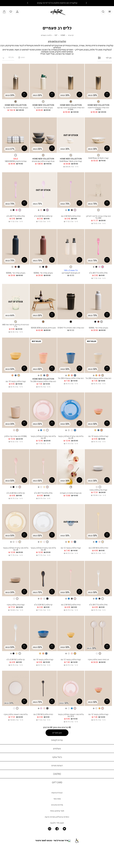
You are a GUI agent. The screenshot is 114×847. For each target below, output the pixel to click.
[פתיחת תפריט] (109, 11)
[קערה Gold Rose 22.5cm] (98, 135)
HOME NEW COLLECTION (98, 105)
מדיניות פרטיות (57, 805)
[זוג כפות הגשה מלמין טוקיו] (98, 633)
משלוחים (57, 748)
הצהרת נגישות (57, 792)
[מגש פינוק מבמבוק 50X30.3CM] (43, 302)
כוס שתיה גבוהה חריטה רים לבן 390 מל (98, 217)
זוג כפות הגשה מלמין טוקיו (98, 659)
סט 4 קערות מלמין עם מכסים (43, 161)
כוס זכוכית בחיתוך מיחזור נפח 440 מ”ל (15, 325)
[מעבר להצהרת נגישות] (77, 840)
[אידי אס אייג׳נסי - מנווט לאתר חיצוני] (53, 840)
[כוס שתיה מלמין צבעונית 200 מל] (98, 355)
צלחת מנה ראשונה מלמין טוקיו (16, 714)
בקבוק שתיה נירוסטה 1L (43, 107)
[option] (98, 101)
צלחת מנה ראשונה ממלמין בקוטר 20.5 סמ (71, 715)
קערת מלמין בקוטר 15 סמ (16, 381)
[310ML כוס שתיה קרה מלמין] (15, 410)
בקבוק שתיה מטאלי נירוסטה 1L (15, 107)
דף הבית (70, 35)
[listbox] (98, 101)
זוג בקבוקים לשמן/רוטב (71, 273)
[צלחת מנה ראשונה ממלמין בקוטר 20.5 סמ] (70, 688)
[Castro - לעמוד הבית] (57, 11)
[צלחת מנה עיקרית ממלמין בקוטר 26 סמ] (70, 410)
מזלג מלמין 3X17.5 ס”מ (16, 216)
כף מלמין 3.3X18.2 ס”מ (43, 216)
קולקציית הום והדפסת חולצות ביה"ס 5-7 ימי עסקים (57, 3)
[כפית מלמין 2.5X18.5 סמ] (70, 190)
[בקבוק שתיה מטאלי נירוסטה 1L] (15, 81)
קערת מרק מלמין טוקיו (98, 490)
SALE (15, 158)
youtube (64, 828)
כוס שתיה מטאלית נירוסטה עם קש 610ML (70, 108)
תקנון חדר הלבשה (57, 823)
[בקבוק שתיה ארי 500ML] (43, 247)
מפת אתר (57, 799)
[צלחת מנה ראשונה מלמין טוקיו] (15, 688)
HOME (63, 35)
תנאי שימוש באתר (57, 811)
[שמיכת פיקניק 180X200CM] (15, 135)
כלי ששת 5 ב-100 (71, 270)
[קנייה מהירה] (107, 94)
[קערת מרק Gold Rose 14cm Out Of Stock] (70, 135)
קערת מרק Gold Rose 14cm (71, 161)
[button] (17, 11)
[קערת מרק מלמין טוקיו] (98, 467)
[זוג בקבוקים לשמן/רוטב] (70, 247)
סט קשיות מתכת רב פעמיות (70, 493)
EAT (56, 35)
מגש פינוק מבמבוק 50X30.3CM (43, 327)
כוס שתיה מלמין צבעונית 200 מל (98, 378)
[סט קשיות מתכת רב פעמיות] (70, 467)
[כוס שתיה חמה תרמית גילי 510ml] (70, 302)
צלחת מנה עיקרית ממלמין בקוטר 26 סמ (70, 437)
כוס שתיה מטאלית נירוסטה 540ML (98, 108)
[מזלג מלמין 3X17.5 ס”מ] (15, 190)
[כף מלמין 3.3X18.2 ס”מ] (43, 190)
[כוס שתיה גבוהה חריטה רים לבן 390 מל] (98, 190)
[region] (21, 57)
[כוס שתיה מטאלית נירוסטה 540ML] (98, 81)
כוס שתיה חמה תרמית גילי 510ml (71, 327)
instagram (49, 828)
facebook (57, 828)
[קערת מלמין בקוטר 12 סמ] (70, 522)
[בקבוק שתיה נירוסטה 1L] (43, 81)
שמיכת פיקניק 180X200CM (16, 161)
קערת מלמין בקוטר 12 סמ (71, 548)
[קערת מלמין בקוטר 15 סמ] (15, 355)
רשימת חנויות (57, 765)
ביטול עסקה (57, 757)
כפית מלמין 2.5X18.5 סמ (71, 216)
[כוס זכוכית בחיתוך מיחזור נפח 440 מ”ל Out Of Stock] (15, 302)
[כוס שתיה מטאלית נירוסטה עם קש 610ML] (70, 81)
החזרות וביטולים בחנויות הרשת (57, 817)
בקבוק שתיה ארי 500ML (43, 273)
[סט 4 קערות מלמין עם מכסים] (43, 135)
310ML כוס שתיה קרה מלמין (15, 436)
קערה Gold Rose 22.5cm (98, 158)
